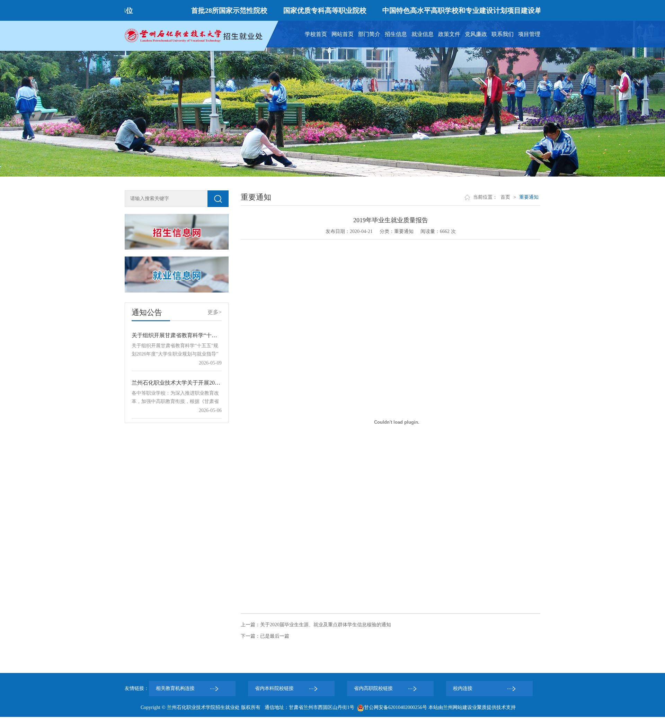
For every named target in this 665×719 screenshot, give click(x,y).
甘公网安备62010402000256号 (395, 707)
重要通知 (529, 197)
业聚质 (479, 707)
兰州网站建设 (457, 707)
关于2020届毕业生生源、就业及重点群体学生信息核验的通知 (325, 624)
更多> (214, 312)
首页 (505, 197)
